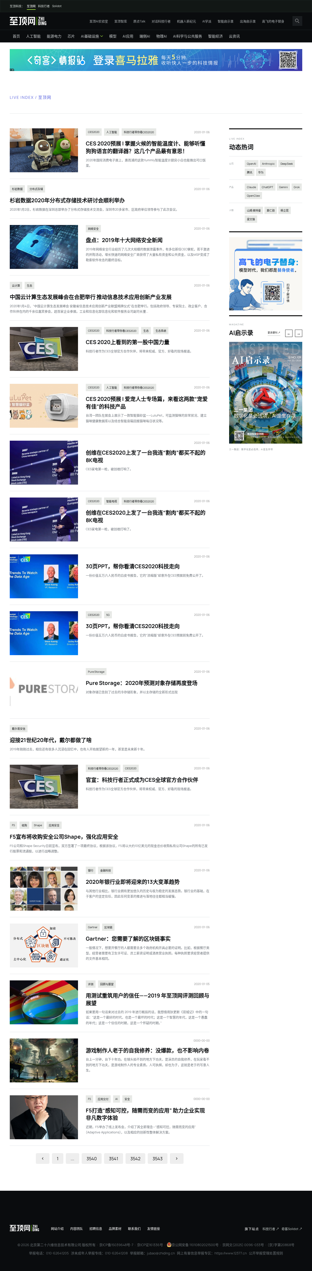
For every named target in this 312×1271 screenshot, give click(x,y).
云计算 (16, 285)
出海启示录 (248, 21)
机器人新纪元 (186, 21)
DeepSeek (287, 163)
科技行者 (44, 6)
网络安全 (93, 229)
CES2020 (93, 132)
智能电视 (111, 501)
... (72, 1158)
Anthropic (268, 163)
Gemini (283, 187)
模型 (113, 36)
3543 (158, 1158)
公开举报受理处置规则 (266, 1253)
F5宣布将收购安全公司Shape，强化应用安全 (64, 836)
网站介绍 (57, 1228)
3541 (113, 1158)
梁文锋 (251, 219)
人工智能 (33, 36)
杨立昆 (285, 210)
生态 (29, 285)
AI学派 (206, 21)
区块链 (108, 927)
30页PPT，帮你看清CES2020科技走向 (133, 566)
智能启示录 (226, 21)
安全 (127, 1099)
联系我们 (134, 1228)
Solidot (57, 6)
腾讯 (249, 172)
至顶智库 (120, 21)
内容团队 (76, 1228)
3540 (92, 1158)
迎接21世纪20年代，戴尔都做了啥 (51, 740)
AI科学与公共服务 (187, 36)
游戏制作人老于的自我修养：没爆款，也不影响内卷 (147, 1050)
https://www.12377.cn (230, 1253)
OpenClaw (253, 195)
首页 (16, 36)
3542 (135, 1158)
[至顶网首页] (28, 21)
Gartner (93, 927)
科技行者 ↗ (271, 1229)
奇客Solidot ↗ (292, 1229)
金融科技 (105, 870)
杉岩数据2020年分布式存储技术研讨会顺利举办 (67, 200)
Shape (38, 825)
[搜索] (297, 21)
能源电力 (54, 36)
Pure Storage (96, 671)
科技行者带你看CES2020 (139, 132)
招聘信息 (95, 1228)
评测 (90, 984)
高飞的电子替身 (273, 21)
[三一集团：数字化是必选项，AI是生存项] (265, 442)
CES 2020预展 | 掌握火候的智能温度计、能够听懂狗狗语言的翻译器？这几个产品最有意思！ (145, 147)
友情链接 (153, 1228)
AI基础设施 (90, 36)
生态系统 (161, 331)
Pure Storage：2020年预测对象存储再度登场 (141, 683)
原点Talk (139, 21)
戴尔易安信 (18, 729)
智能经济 (215, 36)
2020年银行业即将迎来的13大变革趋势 (133, 881)
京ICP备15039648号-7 (116, 1244)
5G (108, 615)
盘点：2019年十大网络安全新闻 (124, 240)
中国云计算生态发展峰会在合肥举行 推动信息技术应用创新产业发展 (91, 297)
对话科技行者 (161, 21)
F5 (13, 825)
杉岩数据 (17, 189)
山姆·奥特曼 (254, 210)
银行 (90, 870)
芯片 (71, 36)
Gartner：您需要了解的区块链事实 (128, 938)
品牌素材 (115, 1228)
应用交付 (103, 1099)
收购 (24, 825)
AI (116, 1099)
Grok (297, 187)
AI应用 (128, 36)
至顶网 (31, 6)
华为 (260, 172)
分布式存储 (36, 189)
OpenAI (251, 163)
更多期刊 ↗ (274, 332)
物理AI (161, 36)
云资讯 (234, 36)
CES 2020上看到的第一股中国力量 (127, 342)
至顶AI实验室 (98, 21)
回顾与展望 (107, 984)
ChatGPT (267, 187)
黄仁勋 (271, 210)
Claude (251, 187)
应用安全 (54, 825)
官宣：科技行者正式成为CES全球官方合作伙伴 (142, 779)
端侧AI (144, 36)
